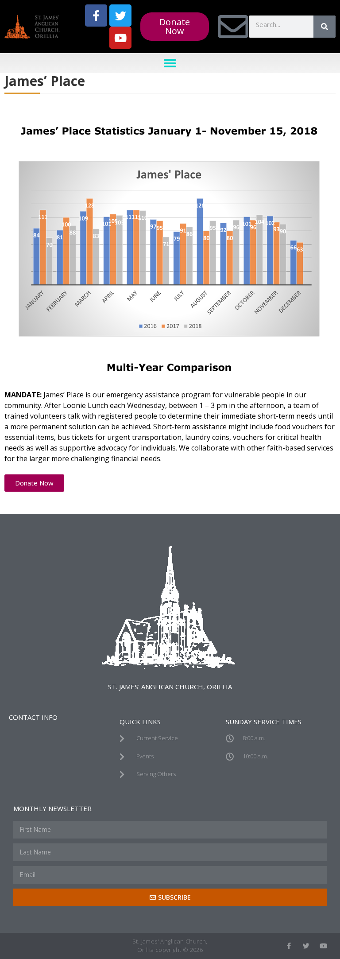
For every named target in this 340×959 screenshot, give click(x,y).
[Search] (324, 27)
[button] (170, 63)
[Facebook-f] (96, 15)
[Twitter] (120, 15)
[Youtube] (120, 38)
